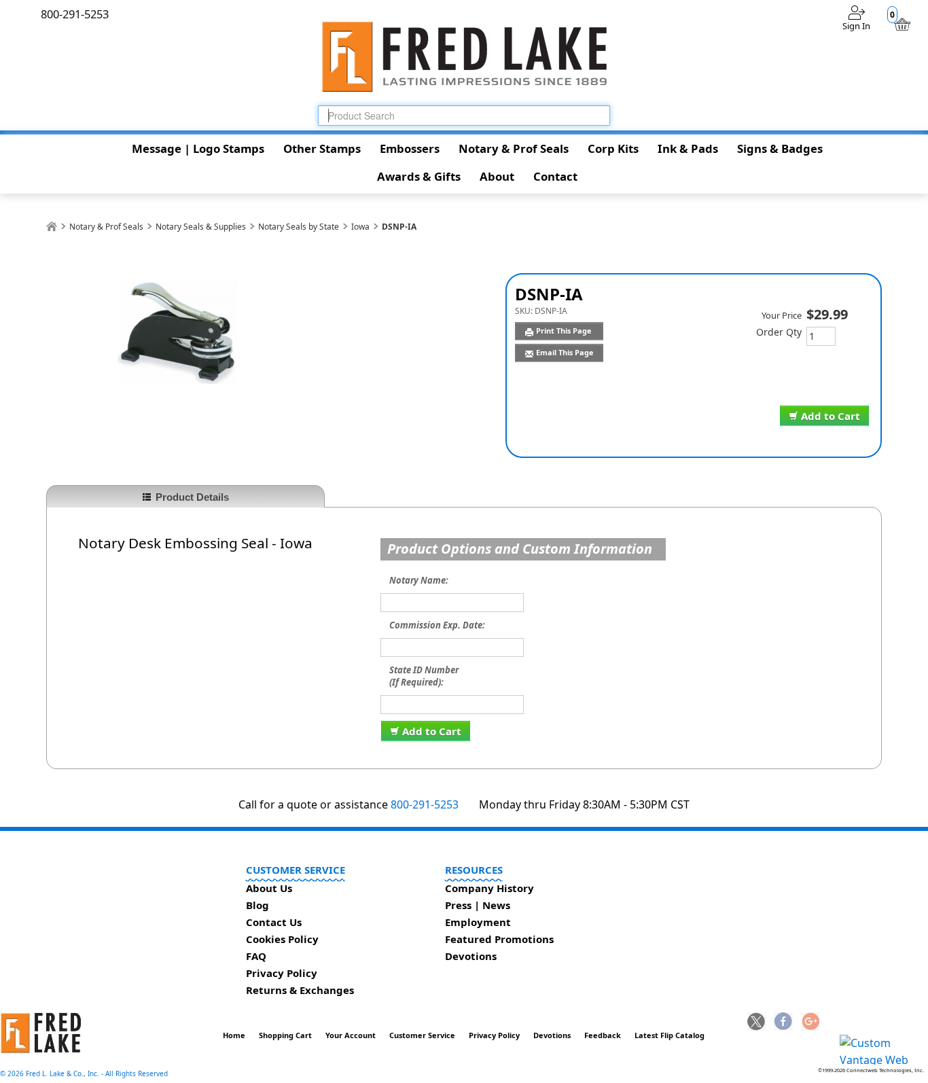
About (497, 176)
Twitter (756, 1022)
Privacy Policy (281, 973)
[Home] (51, 226)
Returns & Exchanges (300, 990)
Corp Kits (613, 148)
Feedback (602, 1035)
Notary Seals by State (298, 226)
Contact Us (274, 922)
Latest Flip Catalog (669, 1035)
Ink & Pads (688, 148)
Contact (555, 176)
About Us (269, 888)
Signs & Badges (780, 148)
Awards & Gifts (419, 176)
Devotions (471, 956)
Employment (478, 922)
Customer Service (422, 1035)
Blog (257, 905)
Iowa (360, 226)
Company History (489, 888)
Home (234, 1035)
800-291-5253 (425, 804)
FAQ (256, 956)
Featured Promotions (499, 939)
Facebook (783, 1022)
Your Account (350, 1035)
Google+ (809, 1022)
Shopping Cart (285, 1035)
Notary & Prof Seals (514, 148)
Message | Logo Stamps (198, 148)
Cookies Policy (282, 939)
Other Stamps (322, 148)
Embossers (410, 148)
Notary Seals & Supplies (201, 226)
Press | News (477, 905)
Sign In (856, 26)
